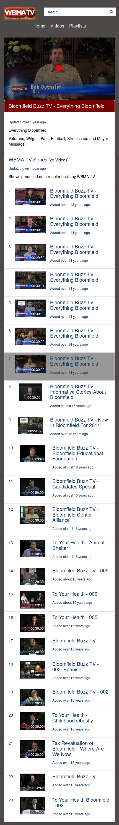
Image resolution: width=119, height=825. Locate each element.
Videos (57, 26)
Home (39, 26)
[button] (59, 68)
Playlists (77, 26)
